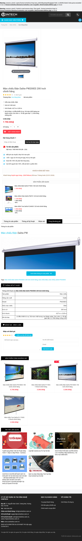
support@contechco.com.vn (20, 514)
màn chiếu (51, 280)
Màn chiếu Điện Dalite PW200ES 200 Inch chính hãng (21, 280)
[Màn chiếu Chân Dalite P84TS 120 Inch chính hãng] (8, 203)
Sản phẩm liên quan (41, 182)
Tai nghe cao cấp (50, 532)
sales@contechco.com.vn (21, 517)
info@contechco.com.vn (23, 511)
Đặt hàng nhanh (8, 138)
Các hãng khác (16, 97)
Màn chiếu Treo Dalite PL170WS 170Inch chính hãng (14, 418)
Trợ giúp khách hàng (47, 502)
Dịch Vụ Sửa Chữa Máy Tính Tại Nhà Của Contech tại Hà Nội (40, 475)
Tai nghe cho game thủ (14, 532)
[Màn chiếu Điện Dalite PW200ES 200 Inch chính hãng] (21, 77)
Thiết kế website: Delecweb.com (71, 536)
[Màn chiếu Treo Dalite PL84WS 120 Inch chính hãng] (8, 213)
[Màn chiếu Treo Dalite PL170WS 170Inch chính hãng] (14, 414)
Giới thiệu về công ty (67, 502)
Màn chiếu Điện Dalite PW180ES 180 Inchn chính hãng (14, 386)
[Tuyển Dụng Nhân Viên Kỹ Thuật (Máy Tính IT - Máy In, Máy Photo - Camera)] (14, 440)
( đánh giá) (18, 95)
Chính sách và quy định (48, 508)
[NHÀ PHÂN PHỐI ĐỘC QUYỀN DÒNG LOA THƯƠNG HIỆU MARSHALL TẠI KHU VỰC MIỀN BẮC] (67, 440)
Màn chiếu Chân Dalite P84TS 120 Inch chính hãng (30, 196)
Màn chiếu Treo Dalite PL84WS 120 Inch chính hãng (30, 206)
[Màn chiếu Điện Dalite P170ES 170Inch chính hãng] (41, 382)
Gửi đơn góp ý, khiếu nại (48, 505)
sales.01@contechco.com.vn (10, 519)
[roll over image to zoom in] (21, 53)
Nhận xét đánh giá (9, 331)
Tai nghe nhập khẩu (39, 532)
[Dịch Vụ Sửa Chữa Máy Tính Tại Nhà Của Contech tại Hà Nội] (41, 464)
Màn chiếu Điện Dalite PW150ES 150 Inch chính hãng (67, 386)
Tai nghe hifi (4, 532)
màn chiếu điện (43, 280)
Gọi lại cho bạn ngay (32, 142)
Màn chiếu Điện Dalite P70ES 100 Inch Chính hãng (30, 186)
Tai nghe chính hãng (27, 532)
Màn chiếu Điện (9, 232)
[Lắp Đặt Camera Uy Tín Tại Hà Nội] (41, 440)
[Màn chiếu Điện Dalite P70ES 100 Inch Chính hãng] (8, 193)
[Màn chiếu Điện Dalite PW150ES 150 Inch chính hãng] (67, 382)
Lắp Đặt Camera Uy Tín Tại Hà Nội (39, 451)
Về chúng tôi (66, 497)
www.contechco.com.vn (12, 522)
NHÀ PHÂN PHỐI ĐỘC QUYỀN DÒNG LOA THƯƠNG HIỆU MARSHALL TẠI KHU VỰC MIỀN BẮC (66, 453)
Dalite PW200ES (61, 280)
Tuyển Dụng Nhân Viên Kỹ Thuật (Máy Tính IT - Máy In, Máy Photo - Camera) (14, 452)
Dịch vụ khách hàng (49, 497)
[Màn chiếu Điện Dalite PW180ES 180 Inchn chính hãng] (14, 382)
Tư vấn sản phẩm (12, 147)
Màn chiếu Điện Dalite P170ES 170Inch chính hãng (41, 386)
